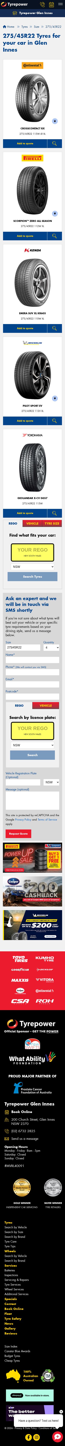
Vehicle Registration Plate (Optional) (21, 775)
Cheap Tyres (12, 1361)
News (9, 1324)
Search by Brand (15, 1237)
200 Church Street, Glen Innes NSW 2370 (33, 1122)
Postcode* (12, 691)
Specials (11, 1299)
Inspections (11, 1275)
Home (10, 27)
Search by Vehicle (16, 1227)
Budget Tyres (12, 1356)
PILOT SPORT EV (32, 405)
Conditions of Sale (48, 1428)
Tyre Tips (10, 1246)
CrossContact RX (33, 128)
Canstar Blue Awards (17, 1351)
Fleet (8, 1314)
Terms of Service (47, 819)
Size (8, 642)
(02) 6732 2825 (23, 1131)
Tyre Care (10, 1241)
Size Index (11, 1346)
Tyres (8, 1222)
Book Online (14, 1309)
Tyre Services (13, 1285)
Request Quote (18, 833)
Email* (10, 679)
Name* (10, 655)
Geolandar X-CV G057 (32, 498)
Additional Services (16, 1294)
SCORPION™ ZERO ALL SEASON (32, 221)
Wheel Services (14, 1289)
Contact (10, 1304)
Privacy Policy (23, 819)
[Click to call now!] (42, 4)
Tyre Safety (13, 1319)
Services (11, 1266)
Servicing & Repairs (17, 1280)
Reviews (11, 1333)
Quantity (48, 642)
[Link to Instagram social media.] (36, 1437)
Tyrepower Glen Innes (35, 13)
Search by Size (14, 1232)
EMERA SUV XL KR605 (32, 313)
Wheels (10, 1251)
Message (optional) (17, 789)
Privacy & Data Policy (26, 1428)
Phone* (26, 667)
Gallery (10, 1328)
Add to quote (25, 143)
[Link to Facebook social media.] (28, 1437)
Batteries (10, 1270)
